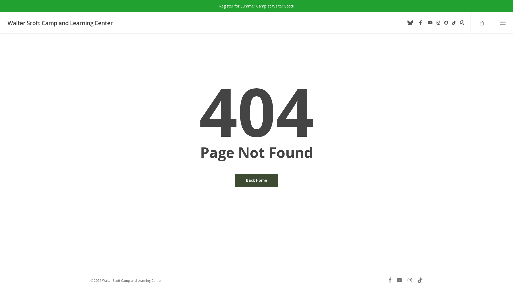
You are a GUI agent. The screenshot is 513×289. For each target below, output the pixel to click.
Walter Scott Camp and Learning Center (60, 23)
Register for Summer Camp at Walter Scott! (256, 6)
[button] (502, 22)
